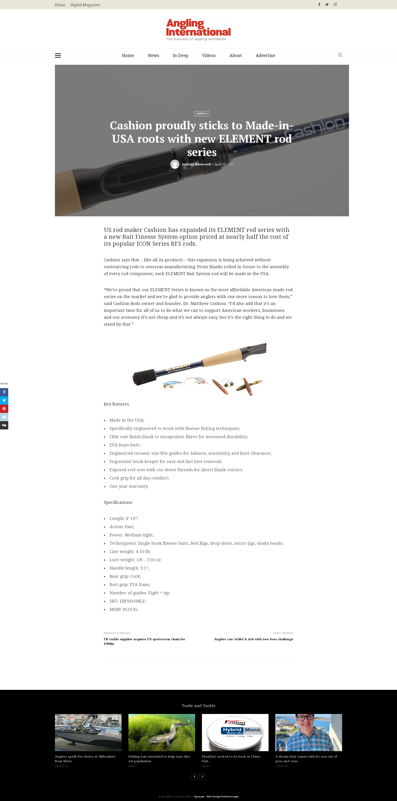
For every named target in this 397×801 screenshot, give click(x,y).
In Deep (180, 55)
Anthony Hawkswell (196, 164)
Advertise (265, 55)
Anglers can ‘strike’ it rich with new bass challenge (253, 639)
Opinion (281, 766)
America (201, 113)
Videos (209, 55)
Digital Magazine (85, 5)
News (153, 55)
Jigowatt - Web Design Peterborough (216, 796)
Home (128, 55)
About (236, 55)
